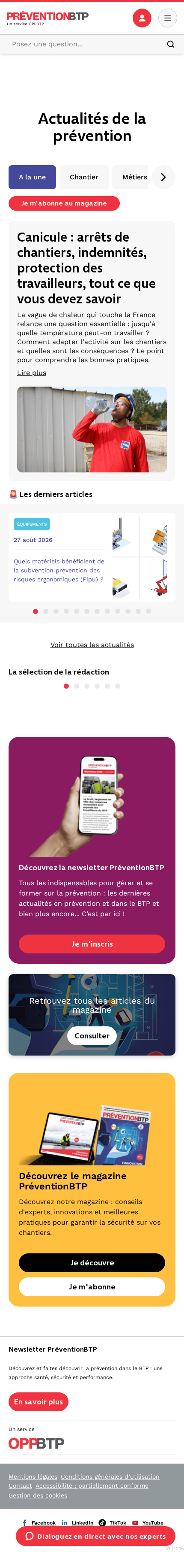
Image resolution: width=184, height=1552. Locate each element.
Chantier (84, 177)
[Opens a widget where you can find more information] (95, 1537)
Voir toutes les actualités (92, 645)
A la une (32, 177)
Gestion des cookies (38, 1495)
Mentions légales (33, 1476)
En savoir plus (38, 1401)
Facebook (44, 1523)
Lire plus (31, 373)
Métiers (134, 177)
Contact (20, 1485)
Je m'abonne (92, 1286)
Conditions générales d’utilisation (110, 1476)
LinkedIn (82, 1523)
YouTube (152, 1523)
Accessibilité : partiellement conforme (92, 1485)
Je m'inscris (92, 944)
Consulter (92, 1035)
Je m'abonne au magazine (64, 203)
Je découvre (92, 1262)
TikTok (118, 1523)
